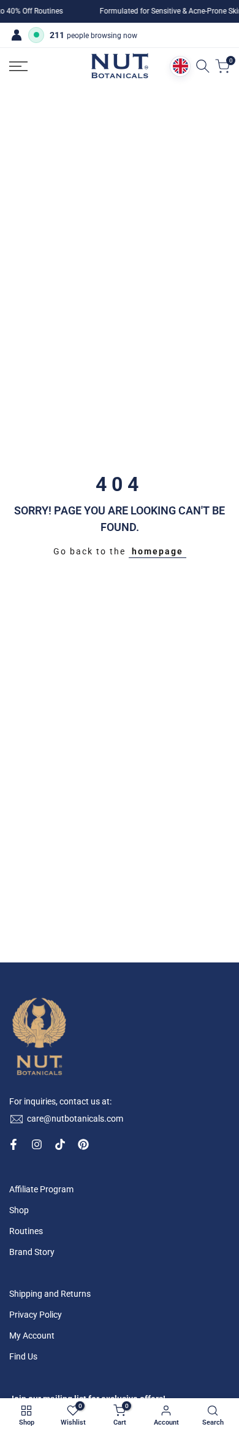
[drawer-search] (203, 66)
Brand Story (32, 1252)
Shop (19, 1210)
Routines (26, 1231)
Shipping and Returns (50, 1294)
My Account (32, 1335)
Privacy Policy (35, 1315)
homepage (157, 551)
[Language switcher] (180, 66)
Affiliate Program (41, 1189)
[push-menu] (18, 66)
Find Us (23, 1356)
